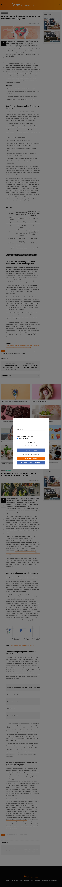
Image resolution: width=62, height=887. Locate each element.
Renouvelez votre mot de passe (25, 436)
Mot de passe (20, 429)
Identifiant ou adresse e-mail (24, 422)
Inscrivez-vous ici (31, 458)
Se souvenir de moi (23, 438)
